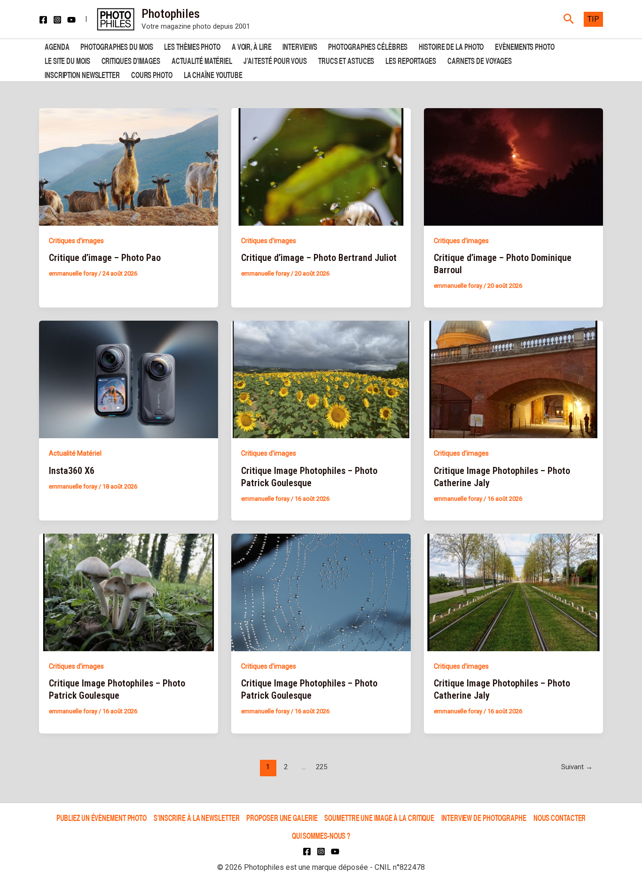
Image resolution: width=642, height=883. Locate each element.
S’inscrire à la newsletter (196, 817)
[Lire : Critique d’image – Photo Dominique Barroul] (513, 166)
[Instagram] (57, 20)
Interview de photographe (483, 817)
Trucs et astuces (346, 60)
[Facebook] (43, 20)
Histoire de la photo (451, 45)
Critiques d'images (76, 240)
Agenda (57, 45)
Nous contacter (559, 817)
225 (321, 767)
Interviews (299, 45)
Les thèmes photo (192, 45)
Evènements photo (524, 45)
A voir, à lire (252, 45)
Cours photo (151, 74)
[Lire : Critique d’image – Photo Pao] (128, 166)
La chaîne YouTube (213, 74)
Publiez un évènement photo (101, 817)
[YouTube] (71, 20)
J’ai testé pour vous (275, 60)
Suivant (577, 767)
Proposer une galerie (281, 817)
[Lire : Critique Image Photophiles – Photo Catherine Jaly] (513, 379)
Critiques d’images (131, 60)
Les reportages (410, 60)
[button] (569, 19)
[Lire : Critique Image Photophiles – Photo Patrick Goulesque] (320, 379)
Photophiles (170, 14)
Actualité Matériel (202, 60)
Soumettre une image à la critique (379, 817)
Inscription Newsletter (82, 74)
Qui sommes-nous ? (321, 835)
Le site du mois (67, 60)
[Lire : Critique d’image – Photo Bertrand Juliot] (320, 166)
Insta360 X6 (71, 470)
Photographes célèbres (367, 45)
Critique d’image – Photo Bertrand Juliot (319, 257)
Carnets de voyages (479, 60)
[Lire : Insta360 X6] (128, 379)
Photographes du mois (116, 45)
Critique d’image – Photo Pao (105, 257)
